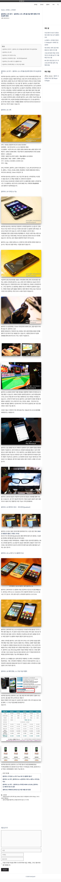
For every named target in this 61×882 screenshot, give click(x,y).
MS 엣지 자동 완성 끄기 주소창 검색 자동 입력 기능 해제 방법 (52, 63)
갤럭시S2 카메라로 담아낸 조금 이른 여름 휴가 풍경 (17, 790)
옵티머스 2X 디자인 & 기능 (9, 55)
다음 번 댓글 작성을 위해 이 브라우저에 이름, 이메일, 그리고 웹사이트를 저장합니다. (22, 864)
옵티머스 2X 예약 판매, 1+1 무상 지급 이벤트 (13, 64)
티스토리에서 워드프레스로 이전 (33, 1)
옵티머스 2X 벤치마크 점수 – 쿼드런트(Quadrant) (15, 58)
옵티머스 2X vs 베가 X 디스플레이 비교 (12, 61)
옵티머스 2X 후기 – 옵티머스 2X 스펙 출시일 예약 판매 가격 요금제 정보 (20, 49)
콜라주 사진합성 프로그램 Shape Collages (52, 78)
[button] (58, 4)
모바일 (35, 4)
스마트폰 (13, 10)
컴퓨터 (47, 4)
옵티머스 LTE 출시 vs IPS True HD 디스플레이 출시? (17, 776)
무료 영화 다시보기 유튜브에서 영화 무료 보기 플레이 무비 (52, 35)
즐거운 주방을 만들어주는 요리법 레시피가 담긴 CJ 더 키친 (16, 800)
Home (3, 10)
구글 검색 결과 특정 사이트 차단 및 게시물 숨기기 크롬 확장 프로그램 (52, 55)
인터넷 (41, 4)
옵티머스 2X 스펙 (7, 52)
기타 (53, 4)
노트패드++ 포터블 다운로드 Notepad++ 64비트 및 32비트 (52, 42)
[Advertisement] (21, 31)
